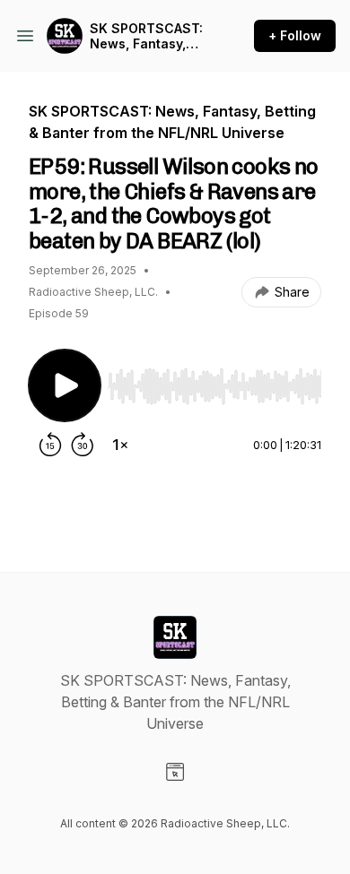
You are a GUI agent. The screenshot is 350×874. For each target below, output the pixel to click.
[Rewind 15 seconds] (50, 444)
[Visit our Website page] (175, 772)
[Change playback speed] (120, 444)
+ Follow (294, 35)
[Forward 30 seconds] (82, 444)
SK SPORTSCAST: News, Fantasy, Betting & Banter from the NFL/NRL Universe (146, 36)
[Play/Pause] (65, 385)
